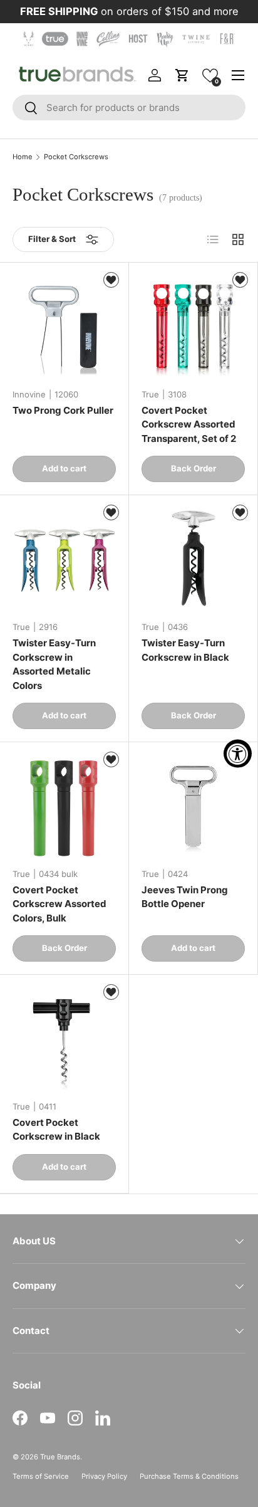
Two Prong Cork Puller (63, 410)
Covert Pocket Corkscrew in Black (56, 1129)
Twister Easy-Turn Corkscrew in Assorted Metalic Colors (54, 664)
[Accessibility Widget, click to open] (238, 754)
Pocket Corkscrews (76, 157)
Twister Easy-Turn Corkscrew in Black (185, 650)
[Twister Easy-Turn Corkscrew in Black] (193, 559)
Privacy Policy (104, 1476)
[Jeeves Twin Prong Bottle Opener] (193, 806)
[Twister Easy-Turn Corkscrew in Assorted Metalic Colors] (64, 559)
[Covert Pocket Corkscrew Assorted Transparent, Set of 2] (193, 327)
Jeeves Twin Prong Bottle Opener (185, 897)
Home (23, 157)
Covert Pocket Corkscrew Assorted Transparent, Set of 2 (189, 424)
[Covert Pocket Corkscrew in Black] (64, 1039)
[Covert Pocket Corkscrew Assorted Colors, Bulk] (64, 806)
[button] (210, 75)
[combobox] (129, 107)
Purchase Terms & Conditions (189, 1476)
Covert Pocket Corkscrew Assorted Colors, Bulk (59, 904)
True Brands (60, 1456)
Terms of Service (41, 1476)
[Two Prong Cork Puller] (64, 327)
